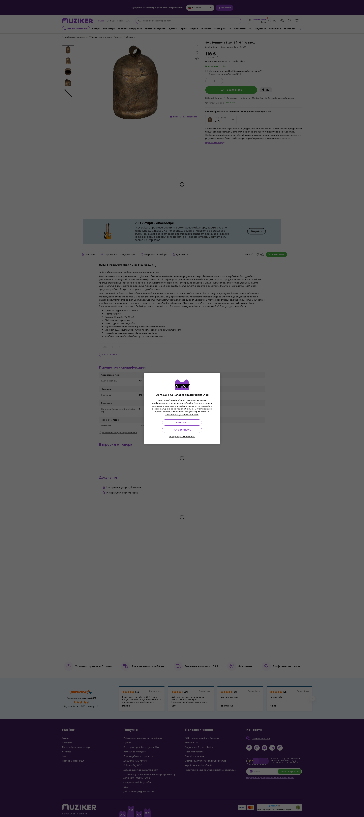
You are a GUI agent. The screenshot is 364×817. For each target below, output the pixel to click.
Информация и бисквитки (182, 436)
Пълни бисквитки (182, 430)
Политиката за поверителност (181, 414)
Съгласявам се (182, 422)
